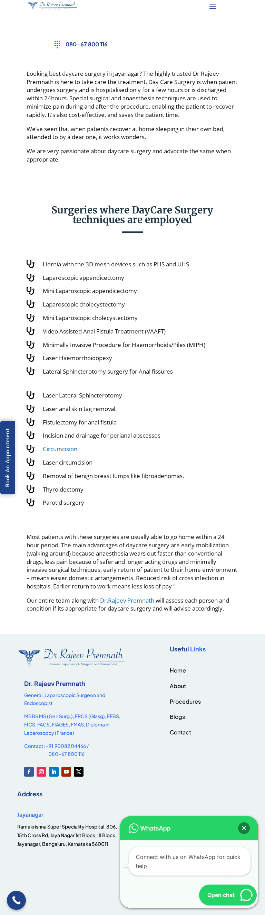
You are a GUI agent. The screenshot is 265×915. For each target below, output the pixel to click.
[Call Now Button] (16, 900)
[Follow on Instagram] (41, 772)
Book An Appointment (7, 457)
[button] (244, 828)
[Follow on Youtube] (66, 772)
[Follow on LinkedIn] (54, 772)
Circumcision (60, 449)
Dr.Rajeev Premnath (127, 600)
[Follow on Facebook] (29, 772)
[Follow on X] (79, 772)
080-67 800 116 (87, 44)
